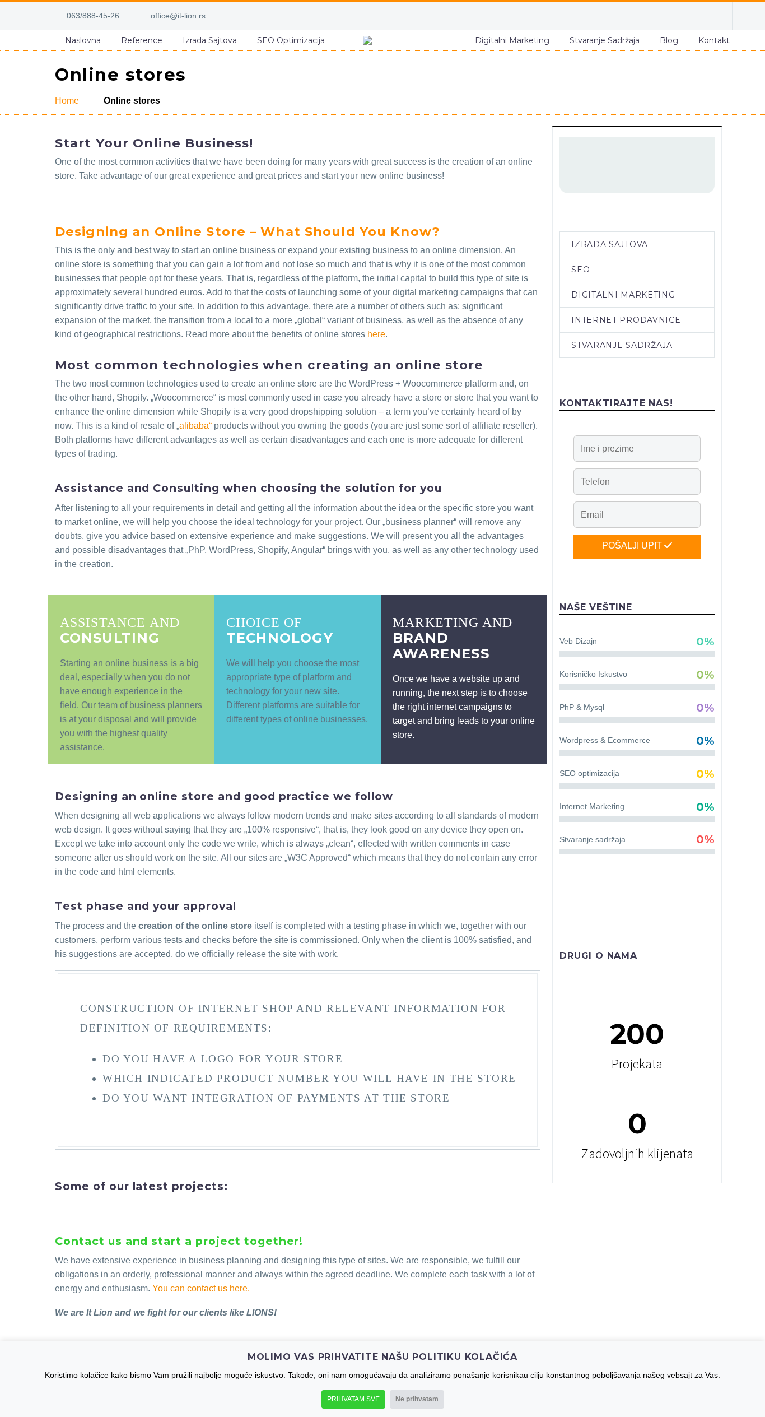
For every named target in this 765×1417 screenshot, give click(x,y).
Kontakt (714, 40)
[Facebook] (620, 15)
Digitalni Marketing (512, 40)
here (376, 334)
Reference (141, 40)
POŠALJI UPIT (633, 545)
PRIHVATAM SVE (353, 1399)
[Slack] (704, 15)
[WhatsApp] (671, 15)
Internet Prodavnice (625, 320)
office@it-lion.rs (178, 15)
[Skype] (654, 15)
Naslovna (83, 40)
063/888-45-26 (93, 15)
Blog (669, 40)
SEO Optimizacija (291, 40)
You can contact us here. (201, 1288)
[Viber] (687, 15)
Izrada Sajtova (210, 40)
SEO (580, 269)
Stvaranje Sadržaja (605, 40)
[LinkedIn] (637, 15)
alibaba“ (195, 425)
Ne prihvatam (417, 1399)
